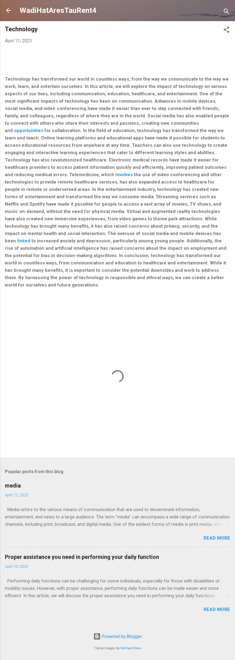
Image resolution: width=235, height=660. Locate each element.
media (13, 485)
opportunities (28, 130)
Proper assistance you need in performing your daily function (82, 557)
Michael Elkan (131, 648)
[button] (226, 31)
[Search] (226, 12)
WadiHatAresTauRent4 (58, 10)
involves (124, 174)
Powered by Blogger (121, 636)
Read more (216, 538)
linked (24, 241)
